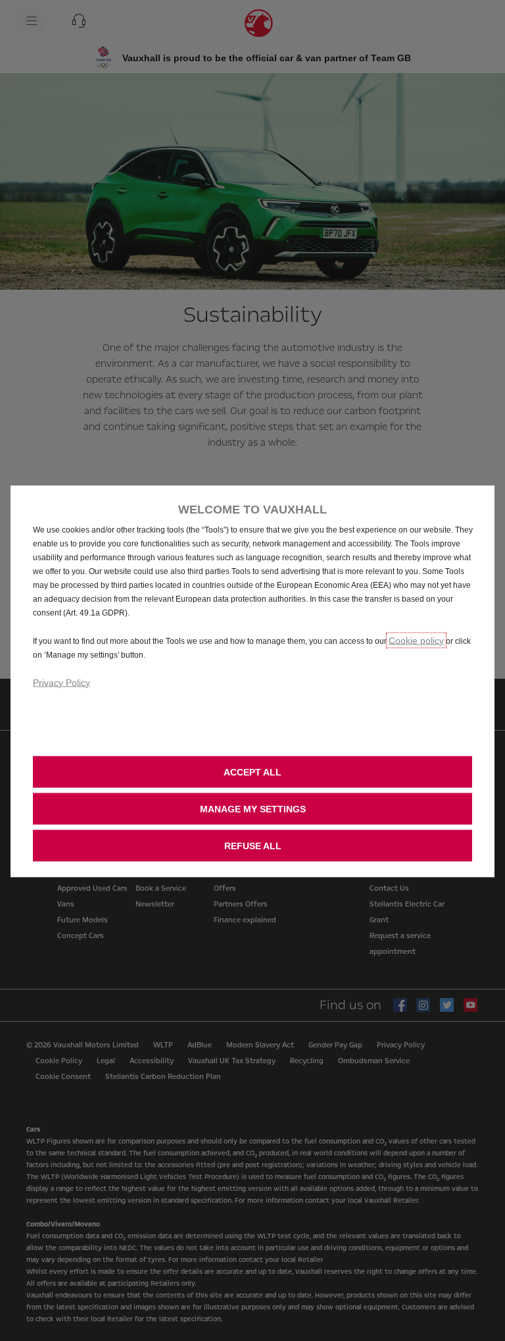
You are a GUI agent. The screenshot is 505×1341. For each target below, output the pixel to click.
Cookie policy (416, 640)
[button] (252, 808)
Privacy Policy (61, 682)
